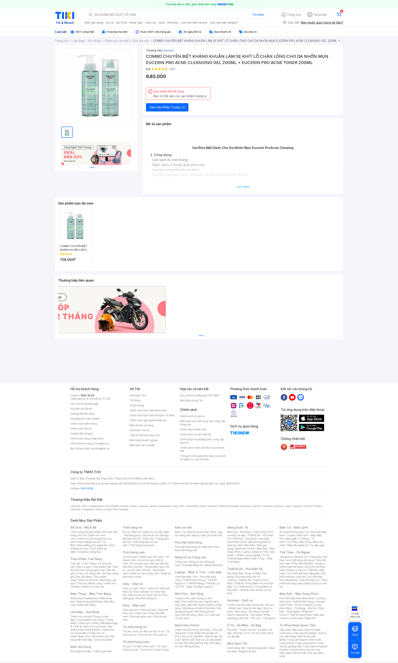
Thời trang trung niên (142, 545)
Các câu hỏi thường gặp (84, 403)
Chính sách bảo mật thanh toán (148, 410)
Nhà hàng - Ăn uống (247, 611)
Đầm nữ (136, 532)
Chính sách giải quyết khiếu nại (148, 420)
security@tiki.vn (100, 448)
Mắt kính (208, 546)
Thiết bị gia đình (102, 651)
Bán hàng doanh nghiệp (144, 440)
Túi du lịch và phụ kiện (195, 532)
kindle (235, 506)
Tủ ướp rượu (317, 545)
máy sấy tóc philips (305, 633)
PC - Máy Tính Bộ (191, 586)
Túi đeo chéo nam (144, 646)
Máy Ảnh (311, 618)
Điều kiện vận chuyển (142, 445)
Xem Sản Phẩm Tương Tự (167, 107)
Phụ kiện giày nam (141, 616)
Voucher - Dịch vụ (240, 600)
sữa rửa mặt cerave (194, 22)
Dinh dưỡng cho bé (89, 541)
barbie (125, 506)
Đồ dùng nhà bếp (80, 651)
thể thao (172, 22)
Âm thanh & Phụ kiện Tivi (294, 532)
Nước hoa (84, 636)
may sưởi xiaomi (298, 639)
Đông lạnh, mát (96, 570)
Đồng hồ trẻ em (214, 565)
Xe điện (262, 629)
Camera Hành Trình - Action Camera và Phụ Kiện (302, 605)
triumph (212, 506)
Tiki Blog (135, 400)
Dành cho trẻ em (88, 580)
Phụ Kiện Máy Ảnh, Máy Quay (296, 598)
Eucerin (169, 50)
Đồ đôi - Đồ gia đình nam (149, 566)
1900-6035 (87, 395)
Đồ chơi (107, 532)
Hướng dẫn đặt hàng (82, 413)
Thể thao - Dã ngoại (244, 538)
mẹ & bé (121, 22)
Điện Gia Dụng (80, 646)
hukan (99, 509)
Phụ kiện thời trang (188, 542)
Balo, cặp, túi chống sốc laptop (199, 533)
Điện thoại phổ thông (89, 601)
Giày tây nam (148, 609)
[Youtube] (292, 397)
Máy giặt (291, 538)
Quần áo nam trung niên (144, 573)
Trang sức (181, 561)
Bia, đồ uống (83, 576)
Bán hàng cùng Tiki (191, 400)
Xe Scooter (259, 633)
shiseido (75, 509)
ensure (144, 506)
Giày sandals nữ (143, 591)
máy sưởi (284, 629)
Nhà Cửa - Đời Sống (189, 593)
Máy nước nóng (302, 541)
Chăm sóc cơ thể (88, 623)
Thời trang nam (134, 552)
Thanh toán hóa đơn (239, 604)
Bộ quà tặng (192, 646)
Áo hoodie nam (139, 563)
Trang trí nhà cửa (185, 598)
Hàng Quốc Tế (237, 527)
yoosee (279, 506)
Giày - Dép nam (134, 605)
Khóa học (258, 604)
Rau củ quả (83, 566)
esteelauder (96, 506)
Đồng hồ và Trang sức (190, 557)
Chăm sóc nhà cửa (93, 586)
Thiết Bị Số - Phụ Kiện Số (244, 569)
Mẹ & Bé (250, 545)
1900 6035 (86, 488)
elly (175, 506)
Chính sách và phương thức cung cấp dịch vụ (202, 441)
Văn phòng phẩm (257, 648)
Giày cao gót (130, 588)
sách (162, 22)
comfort (308, 506)
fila (116, 509)
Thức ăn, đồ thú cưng (89, 583)
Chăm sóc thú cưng (186, 629)
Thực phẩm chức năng (90, 619)
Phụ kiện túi (160, 634)
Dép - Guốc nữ (149, 588)
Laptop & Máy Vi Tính (255, 551)
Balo (177, 532)
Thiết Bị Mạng (195, 583)
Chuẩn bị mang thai (89, 551)
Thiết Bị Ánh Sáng (302, 601)
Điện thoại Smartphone (84, 598)
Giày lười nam (131, 609)
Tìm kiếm (258, 14)
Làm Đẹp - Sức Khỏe (85, 612)
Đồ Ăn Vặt (188, 639)
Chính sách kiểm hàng (83, 423)
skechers (192, 506)
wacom (256, 506)
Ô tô (247, 633)
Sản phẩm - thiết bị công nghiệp (251, 553)
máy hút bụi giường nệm (301, 644)
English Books (247, 651)
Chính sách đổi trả (81, 428)
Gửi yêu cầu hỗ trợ (81, 408)
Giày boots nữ (136, 594)
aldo (203, 506)
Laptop (208, 586)
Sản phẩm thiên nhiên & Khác (91, 628)
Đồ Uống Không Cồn (196, 643)
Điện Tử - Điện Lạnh (293, 527)
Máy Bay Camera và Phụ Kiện (301, 616)
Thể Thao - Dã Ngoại (294, 552)
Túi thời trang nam (136, 642)
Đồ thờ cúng (189, 614)
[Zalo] (300, 397)
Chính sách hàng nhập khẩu (86, 438)
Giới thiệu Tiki (138, 395)
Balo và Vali (183, 527)
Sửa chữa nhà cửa (192, 601)
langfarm (88, 509)
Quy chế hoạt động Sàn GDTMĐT (200, 395)
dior (84, 506)
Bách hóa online (245, 548)
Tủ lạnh (290, 535)
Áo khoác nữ (150, 535)
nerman (245, 506)
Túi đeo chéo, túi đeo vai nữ (139, 631)
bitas (318, 506)
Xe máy (238, 633)
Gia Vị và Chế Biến (192, 636)
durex (153, 506)
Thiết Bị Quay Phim (300, 614)
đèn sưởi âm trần (296, 653)
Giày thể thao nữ (309, 580)
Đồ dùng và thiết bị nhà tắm (199, 608)
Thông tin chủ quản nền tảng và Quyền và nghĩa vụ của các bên (203, 457)
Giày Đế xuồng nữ (146, 598)
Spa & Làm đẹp (253, 608)
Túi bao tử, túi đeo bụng (154, 649)
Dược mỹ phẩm (104, 639)
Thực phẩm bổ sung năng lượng (303, 581)
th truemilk (112, 506)
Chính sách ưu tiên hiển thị (195, 434)
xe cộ (109, 22)
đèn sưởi (297, 629)
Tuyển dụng (137, 405)
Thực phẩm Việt (101, 566)
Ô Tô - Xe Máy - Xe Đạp (244, 625)
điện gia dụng (94, 22)
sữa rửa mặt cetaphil (224, 22)
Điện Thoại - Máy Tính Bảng (90, 593)
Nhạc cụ (203, 614)
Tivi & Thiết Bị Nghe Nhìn (248, 557)
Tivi (288, 541)
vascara (75, 506)
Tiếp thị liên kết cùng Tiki (145, 435)
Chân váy (148, 538)
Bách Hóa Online (187, 625)
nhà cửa (150, 22)
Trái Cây (75, 563)
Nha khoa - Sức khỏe (249, 614)
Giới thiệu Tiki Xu (139, 430)
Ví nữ (161, 631)
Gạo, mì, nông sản (90, 573)
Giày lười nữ (154, 594)
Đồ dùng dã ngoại (303, 560)
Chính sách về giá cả (192, 416)
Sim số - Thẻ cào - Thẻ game (257, 618)
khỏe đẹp (136, 22)
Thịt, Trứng (89, 563)
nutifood (224, 506)
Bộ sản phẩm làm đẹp (92, 638)
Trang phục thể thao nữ (293, 556)
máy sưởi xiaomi (306, 643)
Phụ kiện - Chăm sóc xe (241, 629)
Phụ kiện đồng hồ (192, 565)
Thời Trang (259, 532)
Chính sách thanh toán (193, 429)
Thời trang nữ (132, 527)
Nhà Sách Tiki (237, 643)
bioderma (165, 506)
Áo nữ (126, 532)
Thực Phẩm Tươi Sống (86, 559)
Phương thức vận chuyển (85, 418)
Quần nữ (148, 532)
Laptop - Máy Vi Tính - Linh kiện (198, 572)
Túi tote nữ (144, 634)
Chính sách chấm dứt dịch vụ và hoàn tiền (202, 449)
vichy (108, 509)
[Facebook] (284, 397)
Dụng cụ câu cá (296, 570)
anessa (267, 506)
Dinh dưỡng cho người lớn (92, 545)
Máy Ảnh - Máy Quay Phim (298, 593)
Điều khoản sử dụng (141, 425)
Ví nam (127, 646)
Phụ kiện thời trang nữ (187, 546)
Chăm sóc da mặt (81, 616)
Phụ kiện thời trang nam (197, 548)
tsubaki (124, 509)
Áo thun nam (130, 556)
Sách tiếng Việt (236, 648)
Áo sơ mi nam (146, 560)
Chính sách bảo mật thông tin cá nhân (152, 415)
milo (182, 506)
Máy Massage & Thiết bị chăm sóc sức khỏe (94, 625)
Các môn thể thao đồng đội (303, 573)
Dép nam (141, 613)
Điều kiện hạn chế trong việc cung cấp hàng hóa (202, 423)
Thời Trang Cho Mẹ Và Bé (85, 532)
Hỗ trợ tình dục (100, 636)
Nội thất (192, 604)
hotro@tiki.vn (101, 443)
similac (297, 506)
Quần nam (146, 556)
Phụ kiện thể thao (303, 563)
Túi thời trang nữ (135, 627)
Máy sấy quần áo (298, 545)
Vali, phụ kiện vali (211, 535)
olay (288, 506)
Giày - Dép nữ (133, 584)
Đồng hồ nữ (196, 561)
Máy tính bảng (86, 604)
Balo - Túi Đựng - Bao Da (302, 608)
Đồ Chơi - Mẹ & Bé (83, 527)
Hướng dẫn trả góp (81, 433)
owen (134, 506)
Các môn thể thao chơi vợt (302, 575)
